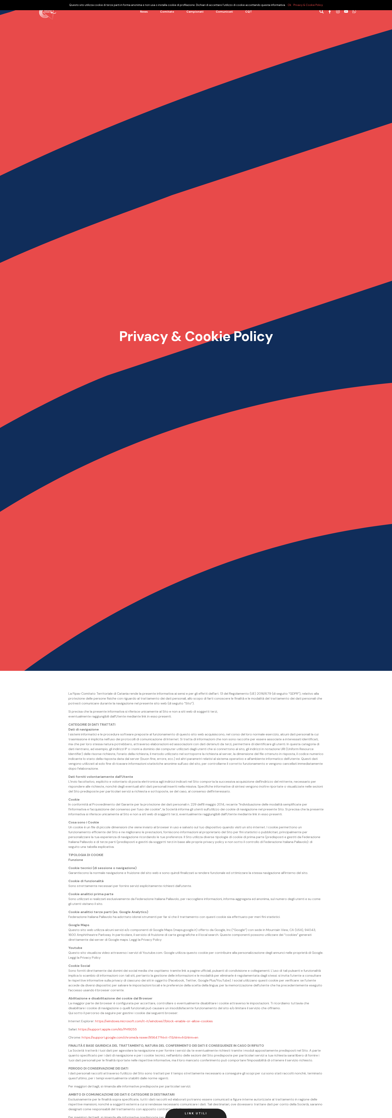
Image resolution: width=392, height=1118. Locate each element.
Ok (289, 5)
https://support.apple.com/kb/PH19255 (107, 1029)
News (144, 11)
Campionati (195, 11)
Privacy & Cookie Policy (308, 5)
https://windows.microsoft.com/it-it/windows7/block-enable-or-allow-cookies (154, 1021)
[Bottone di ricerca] (322, 11)
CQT (248, 11)
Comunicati (224, 11)
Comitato (167, 11)
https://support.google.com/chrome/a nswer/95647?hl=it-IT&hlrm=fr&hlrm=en (140, 1037)
